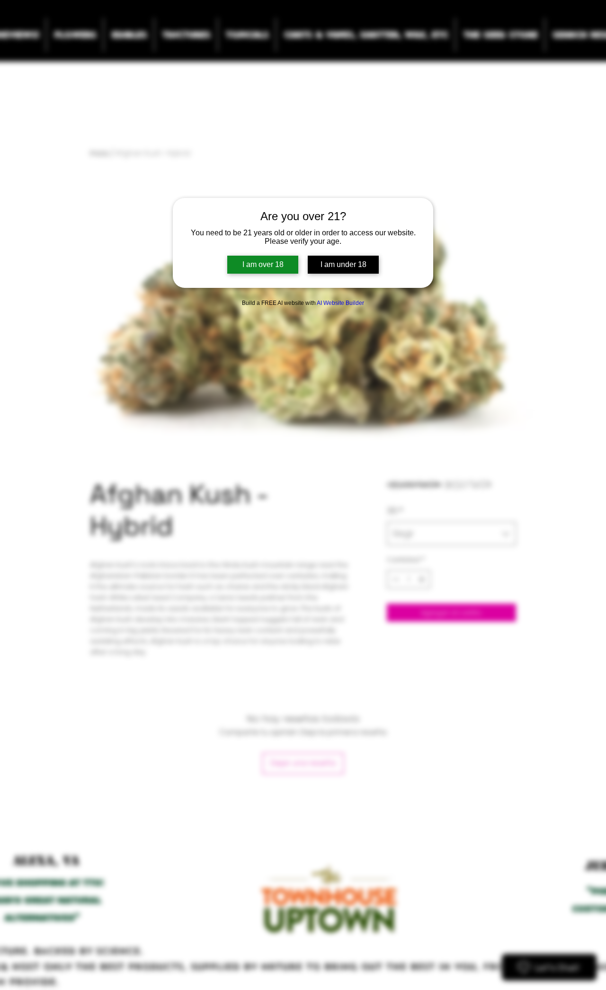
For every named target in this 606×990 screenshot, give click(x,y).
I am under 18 (343, 264)
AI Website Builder (340, 303)
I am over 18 (263, 264)
